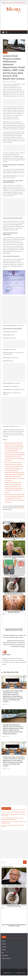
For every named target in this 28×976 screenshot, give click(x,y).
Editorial (3, 949)
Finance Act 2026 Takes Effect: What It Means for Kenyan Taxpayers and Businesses (16, 3)
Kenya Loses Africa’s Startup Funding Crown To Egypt (13, 812)
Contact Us (4, 946)
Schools (5, 52)
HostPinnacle (21, 507)
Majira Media (13, 81)
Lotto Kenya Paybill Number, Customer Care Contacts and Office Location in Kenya (14, 636)
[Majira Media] (3, 32)
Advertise (3, 944)
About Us (3, 941)
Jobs (2, 952)
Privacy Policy (4, 955)
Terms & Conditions (6, 958)
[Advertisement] (14, 22)
